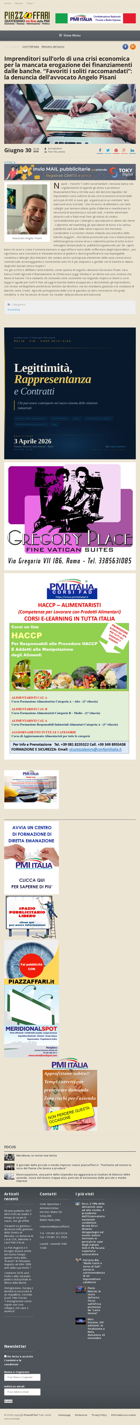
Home (7, 3)
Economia (14, 309)
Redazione (81, 1415)
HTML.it (9, 162)
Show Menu (72, 35)
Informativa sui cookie (123, 1415)
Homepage (64, 1415)
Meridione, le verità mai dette (36, 1155)
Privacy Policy (99, 1415)
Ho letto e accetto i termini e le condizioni (18, 1360)
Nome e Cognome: (17, 1372)
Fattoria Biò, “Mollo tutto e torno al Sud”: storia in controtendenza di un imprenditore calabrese (94, 1271)
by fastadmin (55, 148)
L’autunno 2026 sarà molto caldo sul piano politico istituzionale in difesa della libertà (17, 1278)
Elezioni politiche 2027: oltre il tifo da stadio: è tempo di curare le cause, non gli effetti (18, 1216)
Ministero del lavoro (53, 46)
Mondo (19, 3)
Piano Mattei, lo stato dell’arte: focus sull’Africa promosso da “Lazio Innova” (94, 1300)
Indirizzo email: (14, 1386)
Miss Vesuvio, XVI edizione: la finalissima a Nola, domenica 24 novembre (96, 1328)
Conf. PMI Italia (30, 46)
